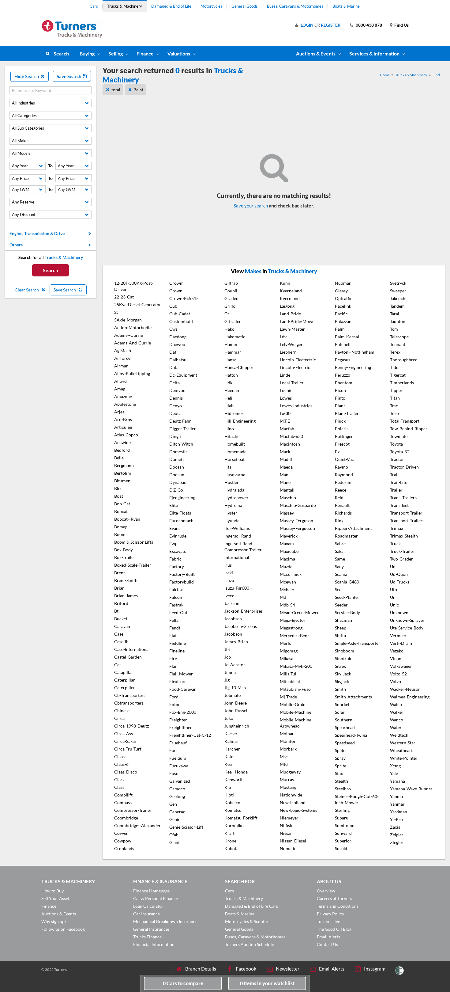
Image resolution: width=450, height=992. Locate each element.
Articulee (123, 427)
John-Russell (236, 710)
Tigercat (398, 375)
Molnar (287, 733)
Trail (394, 474)
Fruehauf (178, 742)
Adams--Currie (128, 335)
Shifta (340, 635)
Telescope (399, 336)
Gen (173, 804)
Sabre (340, 543)
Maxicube (289, 551)
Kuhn (285, 283)
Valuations (178, 53)
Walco (396, 704)
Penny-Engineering (353, 367)
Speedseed (345, 742)
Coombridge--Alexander (137, 825)
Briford (121, 603)
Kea (228, 764)
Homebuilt (234, 444)
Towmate (398, 436)
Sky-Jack (343, 673)
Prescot (342, 444)
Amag (119, 388)
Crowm (176, 283)
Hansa (230, 359)
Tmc (394, 405)
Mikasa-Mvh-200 (296, 666)
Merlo (285, 643)
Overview (326, 890)
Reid (339, 497)
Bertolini (122, 473)
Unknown (399, 612)
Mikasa (286, 658)
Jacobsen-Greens (240, 626)
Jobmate (232, 695)
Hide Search (27, 76)
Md (283, 597)
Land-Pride (290, 313)
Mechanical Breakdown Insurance (165, 921)
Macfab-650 (291, 436)
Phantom (343, 382)
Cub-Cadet (179, 313)
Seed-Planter (347, 597)
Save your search (251, 205)
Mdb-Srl (287, 604)
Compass (123, 802)
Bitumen (122, 480)
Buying (87, 53)
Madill (286, 459)
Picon (340, 390)
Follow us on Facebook (63, 929)
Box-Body (123, 549)
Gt (226, 313)
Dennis (176, 398)
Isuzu (229, 580)
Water (396, 727)
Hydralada (234, 489)
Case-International (132, 649)
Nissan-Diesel (293, 840)
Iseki (228, 572)
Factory (176, 566)
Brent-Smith (125, 580)
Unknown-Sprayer (407, 620)
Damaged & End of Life (171, 6)
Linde (285, 375)
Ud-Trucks (399, 581)
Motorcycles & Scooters (247, 921)
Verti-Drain (401, 643)
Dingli (175, 436)
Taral (394, 313)
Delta (174, 382)
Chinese (121, 710)
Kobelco (232, 802)
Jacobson (233, 634)
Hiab (229, 405)
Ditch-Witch (181, 444)
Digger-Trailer (182, 428)
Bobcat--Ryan (127, 519)
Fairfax (176, 589)
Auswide (122, 442)
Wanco (396, 719)
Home (385, 75)
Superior (343, 840)
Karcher (232, 748)
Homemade (235, 451)
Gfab (173, 834)
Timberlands (402, 382)
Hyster (230, 512)
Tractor (397, 459)
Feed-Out (178, 612)
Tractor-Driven (404, 466)
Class (119, 787)
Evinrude (177, 535)
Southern (343, 719)
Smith (340, 689)
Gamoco (177, 788)
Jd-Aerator (234, 664)
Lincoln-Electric (295, 367)
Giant (174, 842)
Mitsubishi (290, 681)
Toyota (396, 444)
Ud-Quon (399, 574)
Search (61, 53)
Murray (287, 779)
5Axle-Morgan (128, 319)
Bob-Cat (122, 503)
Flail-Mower (181, 673)
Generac (177, 811)
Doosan (176, 466)
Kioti (229, 794)
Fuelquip (177, 758)
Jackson (231, 603)
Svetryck (398, 283)
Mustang (288, 787)
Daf (172, 352)
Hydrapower (236, 497)
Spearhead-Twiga (351, 735)
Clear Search (27, 289)
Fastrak (176, 604)
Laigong (287, 306)
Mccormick (291, 574)
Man (284, 474)
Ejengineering (182, 497)
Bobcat (121, 511)
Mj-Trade (288, 696)
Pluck (340, 421)
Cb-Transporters (129, 695)
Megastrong (291, 627)
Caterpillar (124, 679)
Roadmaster (346, 535)
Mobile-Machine (295, 712)
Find (436, 75)
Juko (228, 718)
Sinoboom (344, 650)
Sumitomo (344, 825)
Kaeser (231, 733)
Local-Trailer (292, 382)
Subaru (341, 817)
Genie (174, 819)
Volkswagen (401, 666)
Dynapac (177, 482)
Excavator (178, 551)
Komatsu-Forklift (240, 817)
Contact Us (327, 944)
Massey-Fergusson (297, 528)
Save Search (69, 76)
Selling (115, 53)
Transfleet (399, 505)
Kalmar (231, 741)
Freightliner (180, 727)
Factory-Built (182, 574)
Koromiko (234, 825)
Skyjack (342, 681)
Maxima (287, 558)
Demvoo (177, 390)
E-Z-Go (176, 489)
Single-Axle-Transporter (357, 643)
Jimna (230, 672)
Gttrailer (232, 321)
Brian (119, 588)
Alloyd (120, 381)
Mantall (287, 489)
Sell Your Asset (55, 898)
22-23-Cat (124, 296)
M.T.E (285, 421)
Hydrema (233, 505)
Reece (340, 489)
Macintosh (290, 444)
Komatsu (233, 810)
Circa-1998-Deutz (131, 725)
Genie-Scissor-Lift (186, 827)
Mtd (284, 764)
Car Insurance (146, 913)
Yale (394, 773)
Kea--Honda (236, 771)
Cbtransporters (129, 702)
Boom (120, 534)
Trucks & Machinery (124, 6)
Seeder (341, 604)
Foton (175, 704)
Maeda (286, 466)
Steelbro (343, 788)
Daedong (177, 336)
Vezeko (396, 650)
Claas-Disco (125, 771)
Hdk (228, 382)
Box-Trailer (124, 557)
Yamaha (397, 781)
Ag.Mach (122, 350)
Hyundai (232, 520)
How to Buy (52, 890)
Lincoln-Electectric (298, 359)
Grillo (229, 306)
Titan (395, 398)
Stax (339, 773)
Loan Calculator (148, 906)
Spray (340, 758)
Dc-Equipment (183, 375)
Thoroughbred (404, 359)
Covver (121, 833)
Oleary (341, 290)
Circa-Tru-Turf (127, 748)
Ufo (393, 589)
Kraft (229, 833)
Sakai (340, 551)
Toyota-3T (399, 451)
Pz (337, 451)
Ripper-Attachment (353, 528)
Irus (228, 565)
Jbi (227, 649)
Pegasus (342, 359)
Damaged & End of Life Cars (251, 906)
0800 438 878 (369, 25)
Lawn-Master (292, 329)
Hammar (232, 352)
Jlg (227, 679)
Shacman (343, 620)
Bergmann (124, 465)
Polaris (341, 428)
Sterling (342, 810)
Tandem (397, 306)
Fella (173, 620)
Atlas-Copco (126, 434)
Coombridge (126, 817)
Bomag (120, 526)
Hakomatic (234, 336)
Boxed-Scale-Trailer (132, 565)
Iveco (229, 595)
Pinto (340, 398)
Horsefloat (234, 459)
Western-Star (402, 742)
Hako (229, 329)
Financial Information (153, 944)
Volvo (395, 681)
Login (307, 25)
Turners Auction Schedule (249, 944)
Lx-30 (285, 413)
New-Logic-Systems (298, 810)
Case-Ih (121, 641)
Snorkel (342, 704)
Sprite (340, 765)
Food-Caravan (183, 689)
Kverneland (291, 290)
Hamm (230, 344)
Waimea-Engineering (409, 696)
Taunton (397, 321)
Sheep (340, 627)
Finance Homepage (151, 890)
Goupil (230, 290)
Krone (230, 840)
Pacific (341, 313)
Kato (229, 756)
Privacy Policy (330, 913)
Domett (176, 459)
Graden (231, 298)
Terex (395, 352)
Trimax (396, 528)
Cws (173, 329)
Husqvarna (234, 474)
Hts (227, 466)
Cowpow (122, 840)
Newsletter (287, 968)
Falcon (175, 597)
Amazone (123, 396)
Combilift (123, 794)
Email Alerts (328, 936)
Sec (338, 589)
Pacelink (343, 306)
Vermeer (398, 635)
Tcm (394, 329)
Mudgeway (290, 771)
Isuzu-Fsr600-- (238, 588)
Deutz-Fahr (180, 421)
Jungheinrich (236, 725)
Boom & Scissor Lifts (133, 542)
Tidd (394, 367)
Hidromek (234, 413)
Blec (118, 488)
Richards (343, 512)
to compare (183, 983)
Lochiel (287, 390)
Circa (119, 718)
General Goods (244, 6)
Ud (393, 566)
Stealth (341, 781)
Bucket (120, 618)
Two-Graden (402, 558)
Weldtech (399, 735)
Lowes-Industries (296, 405)
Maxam (287, 543)
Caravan (122, 626)
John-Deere (235, 702)
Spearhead (345, 727)
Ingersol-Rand (237, 535)
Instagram (374, 968)
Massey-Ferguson (296, 520)
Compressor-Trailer (133, 810)
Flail (173, 666)
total (115, 89)
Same (340, 558)
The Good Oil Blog (334, 929)
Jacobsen (233, 618)
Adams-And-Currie (132, 342)
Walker (396, 712)
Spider (341, 750)
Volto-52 (398, 673)
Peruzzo (342, 375)
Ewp (173, 543)
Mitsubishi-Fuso (295, 689)
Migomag (289, 650)
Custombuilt (181, 321)
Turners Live (328, 921)
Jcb (227, 656)
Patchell (343, 344)
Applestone (125, 404)
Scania (341, 574)
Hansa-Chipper (238, 367)
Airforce (122, 358)
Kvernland (290, 298)
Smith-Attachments (353, 696)
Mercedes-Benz (294, 635)
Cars (94, 6)
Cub (173, 306)
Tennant (397, 344)
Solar (340, 712)
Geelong (177, 796)
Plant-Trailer (347, 413)
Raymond (344, 474)
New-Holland (293, 802)
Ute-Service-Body (406, 627)
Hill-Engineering (240, 421)
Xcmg (395, 765)
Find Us (401, 25)
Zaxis (395, 827)
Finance (145, 53)
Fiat (173, 635)
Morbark (288, 748)
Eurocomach (181, 520)
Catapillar (123, 672)
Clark (119, 779)
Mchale (287, 589)
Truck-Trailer (402, 551)
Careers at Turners (334, 898)
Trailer (396, 489)
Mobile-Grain (293, 704)
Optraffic (343, 298)
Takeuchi (398, 298)
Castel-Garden (128, 656)
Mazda (286, 566)
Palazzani (344, 321)
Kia (227, 787)
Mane (285, 482)
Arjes (119, 411)
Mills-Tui (288, 673)
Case (118, 634)
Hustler (231, 482)
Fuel (173, 750)
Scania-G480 (347, 581)
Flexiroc (177, 681)
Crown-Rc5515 (184, 298)
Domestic (178, 451)
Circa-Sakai (125, 741)
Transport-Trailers (407, 520)
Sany (339, 566)
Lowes (286, 398)
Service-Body (347, 612)
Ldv (283, 336)
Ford (173, 696)
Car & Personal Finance (155, 898)
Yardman (398, 811)
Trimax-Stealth (404, 535)
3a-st (138, 89)
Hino (229, 428)
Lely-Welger (291, 344)
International (236, 557)
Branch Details (200, 968)
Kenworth (234, 779)
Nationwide (291, 794)
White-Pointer (404, 758)
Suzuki (341, 848)
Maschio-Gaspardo (298, 505)
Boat (118, 496)
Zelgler (396, 834)
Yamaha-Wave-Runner (411, 788)
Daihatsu (177, 359)
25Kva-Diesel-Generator (137, 304)
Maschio (288, 497)
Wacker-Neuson (405, 689)
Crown (175, 290)
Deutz (175, 413)
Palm (340, 329)
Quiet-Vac (344, 459)
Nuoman (343, 283)
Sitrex (340, 666)
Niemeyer (289, 817)
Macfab (287, 428)
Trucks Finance (147, 936)
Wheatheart (401, 750)
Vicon (395, 658)
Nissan (286, 833)
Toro (394, 413)
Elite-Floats (180, 512)
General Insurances (151, 929)
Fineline (177, 650)
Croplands (124, 848)
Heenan (231, 390)
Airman (121, 365)
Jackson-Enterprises (243, 611)
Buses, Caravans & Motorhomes (295, 6)
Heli (228, 398)
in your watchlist (267, 983)
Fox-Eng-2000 (182, 712)
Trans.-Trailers (403, 497)
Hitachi (231, 436)
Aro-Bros (123, 419)
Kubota (231, 848)
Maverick (289, 535)
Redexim (343, 482)
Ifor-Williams (237, 528)
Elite (173, 505)
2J (116, 312)
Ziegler (396, 842)
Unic (394, 604)
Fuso (173, 773)
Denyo (175, 405)
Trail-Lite (398, 482)
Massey (287, 512)
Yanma (396, 796)
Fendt (174, 627)
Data (173, 367)
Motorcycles (211, 6)
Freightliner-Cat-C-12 (190, 735)
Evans (174, 528)
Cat (117, 664)
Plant (340, 405)
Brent (119, 572)
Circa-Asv (123, 733)
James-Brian (236, 641)
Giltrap (231, 283)
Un (393, 597)
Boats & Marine (346, 6)
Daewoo (177, 344)
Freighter (178, 719)
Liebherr (288, 352)
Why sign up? (53, 921)
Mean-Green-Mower (299, 612)
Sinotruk (343, 658)
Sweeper (398, 290)
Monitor (288, 741)
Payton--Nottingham (354, 352)
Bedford (122, 450)
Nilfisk (286, 825)
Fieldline (177, 643)
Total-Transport (404, 421)
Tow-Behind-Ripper (408, 428)
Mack (285, 451)
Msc (284, 756)
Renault (342, 505)
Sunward (343, 833)
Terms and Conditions (337, 906)
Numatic (288, 848)
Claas (119, 756)
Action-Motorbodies (133, 327)
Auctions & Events (58, 913)
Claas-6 (121, 764)
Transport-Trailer (406, 512)
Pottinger (344, 436)
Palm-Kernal (347, 336)
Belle (119, 457)
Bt (116, 611)
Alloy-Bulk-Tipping (132, 373)
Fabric (175, 558)
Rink (339, 520)
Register (330, 25)
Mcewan (288, 581)
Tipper (396, 390)
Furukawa (178, 765)
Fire (173, 658)
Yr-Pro (396, 819)
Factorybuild (181, 581)
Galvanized (179, 781)
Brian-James (126, 595)
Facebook (246, 968)
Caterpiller (124, 687)
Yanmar (397, 804)
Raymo (341, 466)
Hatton (231, 375)
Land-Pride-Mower (298, 321)
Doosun (176, 474)
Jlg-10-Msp (235, 687)
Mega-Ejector (293, 620)
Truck (395, 543)
